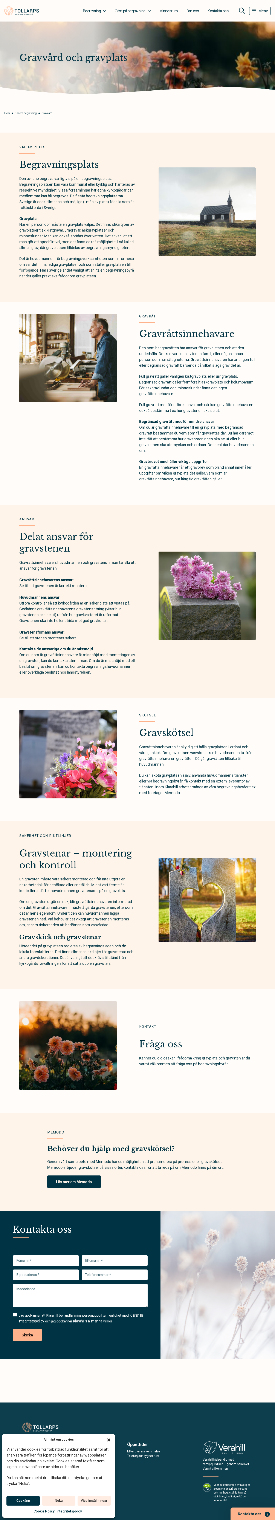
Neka (59, 1501)
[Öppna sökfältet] (242, 11)
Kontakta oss (218, 11)
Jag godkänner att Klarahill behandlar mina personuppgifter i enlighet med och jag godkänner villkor (81, 1318)
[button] (109, 1439)
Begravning (92, 11)
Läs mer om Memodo (74, 1182)
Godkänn (23, 1501)
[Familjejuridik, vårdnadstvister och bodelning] (224, 1449)
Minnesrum (168, 11)
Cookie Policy (44, 1511)
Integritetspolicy (69, 1511)
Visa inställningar (94, 1501)
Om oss (192, 11)
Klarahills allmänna (87, 1321)
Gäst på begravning (130, 11)
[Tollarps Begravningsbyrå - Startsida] (42, 1427)
